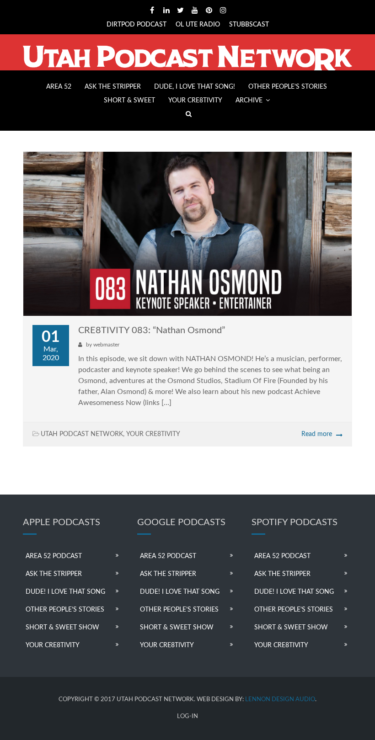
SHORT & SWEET (129, 100)
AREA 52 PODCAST (54, 556)
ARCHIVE (249, 100)
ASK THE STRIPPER (113, 87)
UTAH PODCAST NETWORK (82, 434)
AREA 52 (58, 87)
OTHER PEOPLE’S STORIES (287, 87)
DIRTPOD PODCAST (136, 24)
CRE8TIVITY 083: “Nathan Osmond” (151, 330)
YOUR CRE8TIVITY (195, 100)
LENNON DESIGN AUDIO (280, 700)
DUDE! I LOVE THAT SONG (65, 592)
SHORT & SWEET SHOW (62, 627)
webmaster (106, 344)
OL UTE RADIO (198, 24)
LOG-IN (187, 716)
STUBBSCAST (249, 24)
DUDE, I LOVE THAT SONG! (194, 87)
